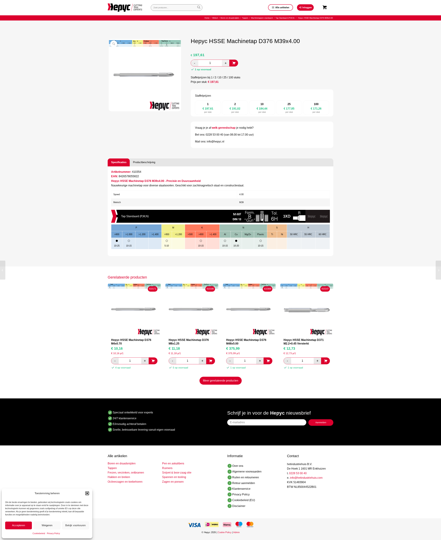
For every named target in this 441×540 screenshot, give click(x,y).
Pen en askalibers (173, 463)
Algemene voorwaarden (246, 471)
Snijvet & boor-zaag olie (176, 472)
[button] (87, 493)
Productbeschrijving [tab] (144, 162)
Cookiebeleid (39, 533)
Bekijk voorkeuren (75, 525)
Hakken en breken (119, 477)
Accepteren (18, 525)
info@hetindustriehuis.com (306, 477)
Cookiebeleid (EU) (243, 500)
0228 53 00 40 (298, 473)
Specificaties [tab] (118, 162)
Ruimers (167, 468)
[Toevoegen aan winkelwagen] (233, 63)
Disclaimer (238, 506)
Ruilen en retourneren (245, 477)
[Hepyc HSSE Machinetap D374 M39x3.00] (2, 270)
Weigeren (47, 525)
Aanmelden (320, 422)
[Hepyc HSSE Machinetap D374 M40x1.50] (438, 270)
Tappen (112, 468)
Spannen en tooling (174, 477)
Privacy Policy (53, 533)
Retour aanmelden (243, 483)
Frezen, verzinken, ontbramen (126, 472)
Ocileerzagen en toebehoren (125, 481)
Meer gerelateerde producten (220, 380)
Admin (236, 532)
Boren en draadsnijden (122, 463)
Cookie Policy (225, 532)
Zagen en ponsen (173, 481)
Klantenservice (241, 488)
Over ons (237, 465)
